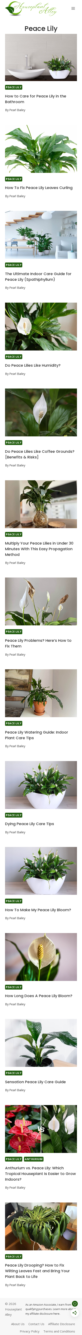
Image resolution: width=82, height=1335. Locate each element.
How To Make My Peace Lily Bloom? (38, 909)
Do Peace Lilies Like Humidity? (33, 365)
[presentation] (41, 57)
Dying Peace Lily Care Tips (29, 823)
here (56, 1313)
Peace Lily (13, 87)
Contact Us (36, 1324)
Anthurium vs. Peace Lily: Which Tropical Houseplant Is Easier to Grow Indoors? (40, 1173)
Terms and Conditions (59, 1331)
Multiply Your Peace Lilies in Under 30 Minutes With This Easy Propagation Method (39, 549)
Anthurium (34, 1159)
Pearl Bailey (17, 110)
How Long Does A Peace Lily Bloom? (38, 995)
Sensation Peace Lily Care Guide (35, 1081)
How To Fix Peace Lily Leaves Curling (39, 187)
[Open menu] (73, 8)
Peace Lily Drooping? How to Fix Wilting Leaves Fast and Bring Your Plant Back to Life (37, 1271)
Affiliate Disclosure (61, 1324)
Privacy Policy (30, 1331)
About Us (18, 1324)
